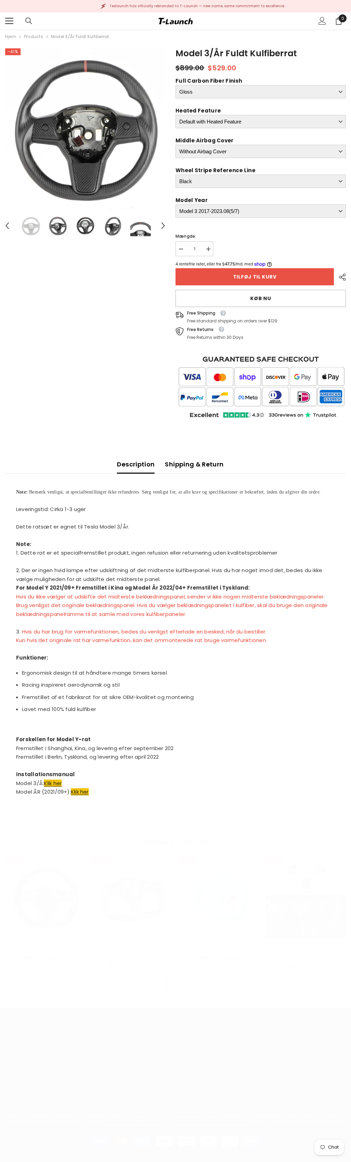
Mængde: (186, 236)
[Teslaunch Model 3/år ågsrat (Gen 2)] (219, 897)
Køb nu (260, 298)
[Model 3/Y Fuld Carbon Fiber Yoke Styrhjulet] (132, 897)
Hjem (10, 36)
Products (33, 36)
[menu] (9, 21)
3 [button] (184, 984)
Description (136, 464)
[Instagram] (239, 1098)
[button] (7, 226)
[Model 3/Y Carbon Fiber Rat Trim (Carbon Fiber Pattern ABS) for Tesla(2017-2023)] (306, 897)
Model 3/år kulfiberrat (46, 947)
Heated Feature (198, 110)
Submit (321, 1065)
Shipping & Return (194, 464)
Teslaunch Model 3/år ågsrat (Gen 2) (219, 947)
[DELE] (340, 277)
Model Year (192, 200)
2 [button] (175, 984)
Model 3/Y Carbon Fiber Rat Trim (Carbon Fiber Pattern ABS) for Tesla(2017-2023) (305, 951)
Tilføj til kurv (255, 276)
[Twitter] (311, 1098)
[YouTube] (293, 1098)
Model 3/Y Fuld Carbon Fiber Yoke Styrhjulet (132, 951)
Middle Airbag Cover (205, 140)
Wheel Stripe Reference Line (215, 170)
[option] (85, 128)
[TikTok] (275, 1098)
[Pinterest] (257, 1098)
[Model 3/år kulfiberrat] (45, 897)
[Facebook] (221, 1098)
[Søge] (29, 21)
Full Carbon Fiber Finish (209, 80)
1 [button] (167, 984)
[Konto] (322, 21)
